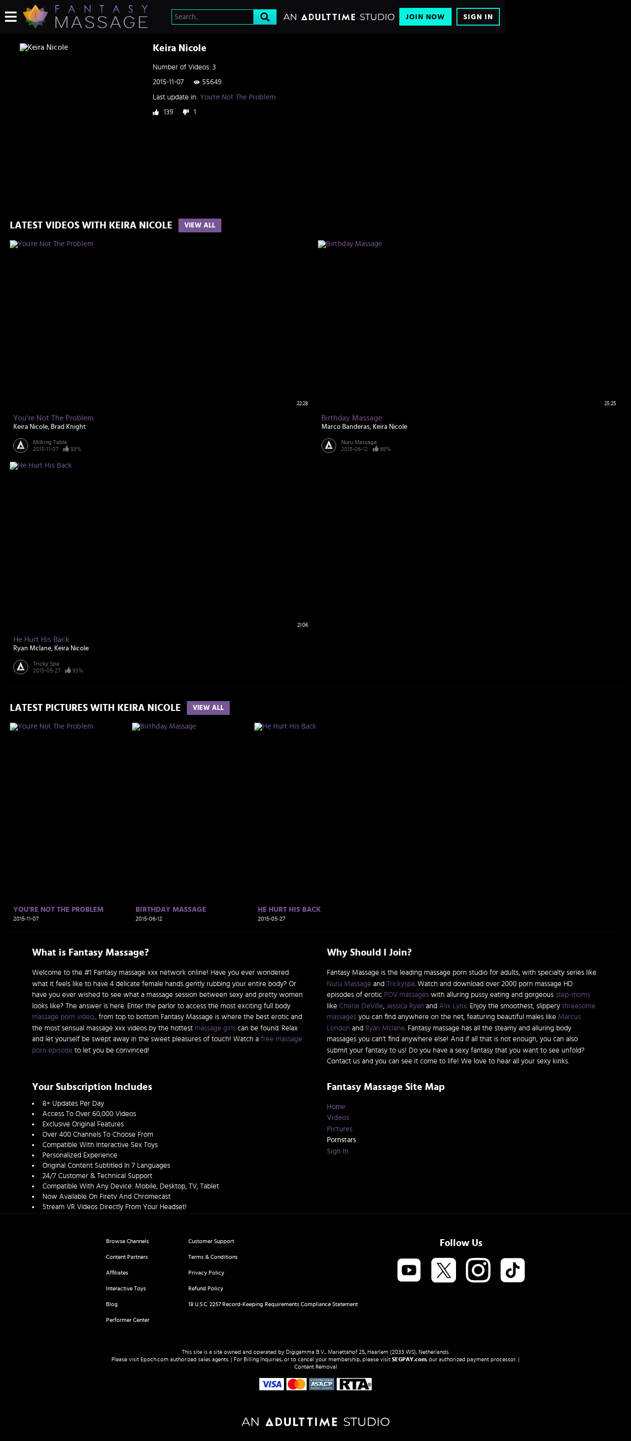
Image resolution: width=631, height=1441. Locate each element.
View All (199, 225)
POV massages (406, 994)
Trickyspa (400, 984)
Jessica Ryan (405, 1006)
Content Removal (315, 1367)
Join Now (425, 17)
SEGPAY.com (409, 1359)
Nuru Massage (359, 442)
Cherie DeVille (361, 1006)
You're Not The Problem (238, 97)
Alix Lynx (453, 1006)
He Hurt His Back (41, 639)
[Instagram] (478, 1271)
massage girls (215, 1028)
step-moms (573, 994)
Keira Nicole (30, 426)
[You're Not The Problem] (70, 812)
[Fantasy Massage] (85, 16)
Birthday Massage (351, 418)
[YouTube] (409, 1271)
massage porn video (63, 1017)
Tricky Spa (46, 664)
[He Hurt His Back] (314, 812)
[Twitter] (443, 1271)
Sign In (478, 17)
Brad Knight (68, 426)
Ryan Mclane (32, 648)
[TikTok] (512, 1271)
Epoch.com (154, 1359)
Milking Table (50, 442)
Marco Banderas (345, 426)
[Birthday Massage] (192, 812)
